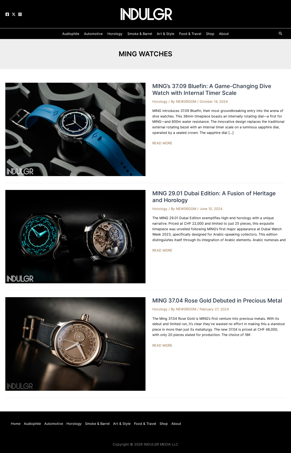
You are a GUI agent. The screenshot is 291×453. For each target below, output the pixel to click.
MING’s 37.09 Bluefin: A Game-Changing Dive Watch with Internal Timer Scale (211, 89)
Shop (164, 423)
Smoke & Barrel (97, 423)
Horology (159, 101)
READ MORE (162, 143)
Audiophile (32, 423)
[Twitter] (14, 14)
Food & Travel (145, 423)
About (176, 423)
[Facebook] (7, 14)
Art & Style (122, 423)
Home (15, 423)
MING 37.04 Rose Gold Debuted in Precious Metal (217, 300)
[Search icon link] (280, 34)
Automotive (53, 423)
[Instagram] (20, 14)
